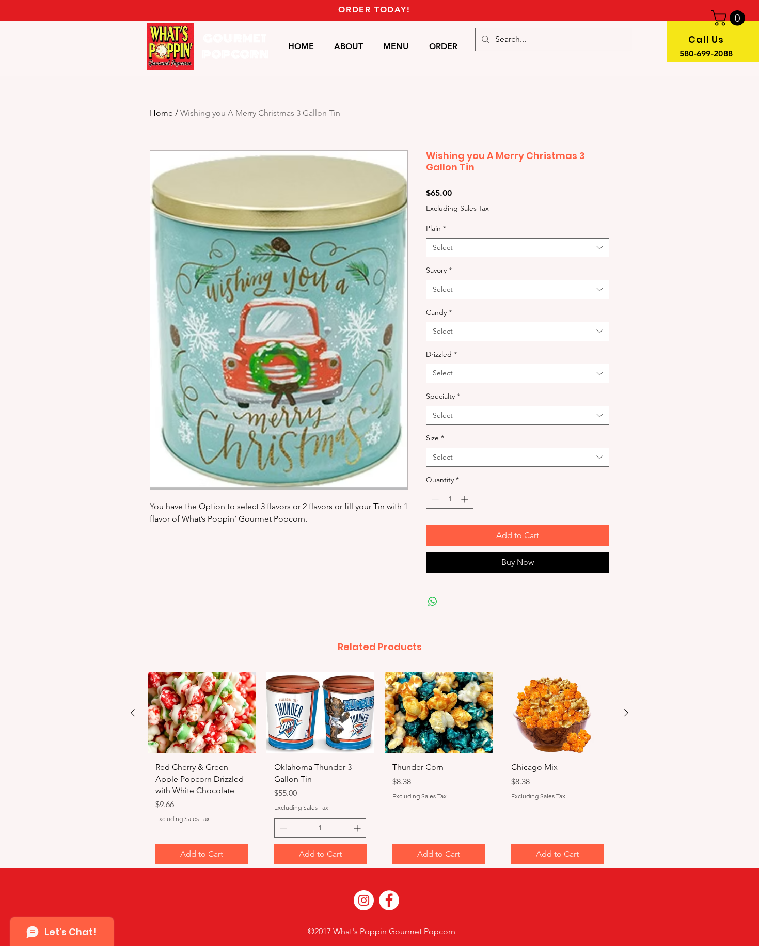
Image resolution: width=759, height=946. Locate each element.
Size (435, 438)
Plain (436, 228)
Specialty (443, 396)
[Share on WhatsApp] (432, 601)
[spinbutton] (449, 499)
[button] (730, 18)
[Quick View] (202, 712)
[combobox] (517, 248)
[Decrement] (434, 499)
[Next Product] (626, 712)
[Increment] (465, 499)
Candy (439, 312)
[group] (379, 772)
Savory (439, 270)
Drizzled (441, 354)
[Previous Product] (132, 712)
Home (161, 113)
